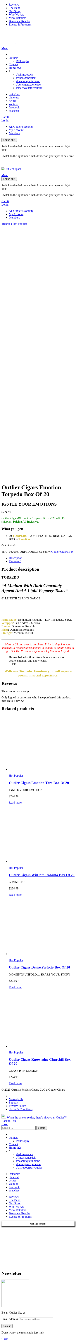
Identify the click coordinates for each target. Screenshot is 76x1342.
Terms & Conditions (20, 1109)
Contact (13, 64)
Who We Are (16, 14)
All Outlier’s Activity (21, 126)
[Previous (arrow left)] (6, 671)
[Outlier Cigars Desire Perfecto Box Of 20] (42, 927)
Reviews (15, 561)
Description (15, 558)
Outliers (13, 57)
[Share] (64, 4)
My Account (16, 130)
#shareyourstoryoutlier (29, 87)
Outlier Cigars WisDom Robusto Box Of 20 (42, 875)
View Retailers (17, 17)
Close (4, 1124)
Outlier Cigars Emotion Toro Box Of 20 (39, 783)
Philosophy (22, 61)
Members (14, 133)
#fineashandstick (26, 77)
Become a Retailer (19, 21)
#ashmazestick (24, 74)
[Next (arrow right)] (69, 671)
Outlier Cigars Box (62, 551)
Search (41, 1127)
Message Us (16, 1099)
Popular (22, 223)
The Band (14, 1200)
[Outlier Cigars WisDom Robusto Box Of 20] (42, 835)
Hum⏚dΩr (15, 67)
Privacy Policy (17, 1105)
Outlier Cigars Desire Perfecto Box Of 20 (39, 967)
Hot (15, 223)
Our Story (14, 11)
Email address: (10, 1319)
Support (13, 1102)
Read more (15, 802)
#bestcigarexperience (28, 84)
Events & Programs (20, 24)
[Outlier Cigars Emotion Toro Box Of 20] (42, 743)
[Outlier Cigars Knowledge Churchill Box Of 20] (42, 1020)
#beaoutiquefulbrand (28, 81)
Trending (7, 223)
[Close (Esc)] (72, 4)
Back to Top (8, 1120)
